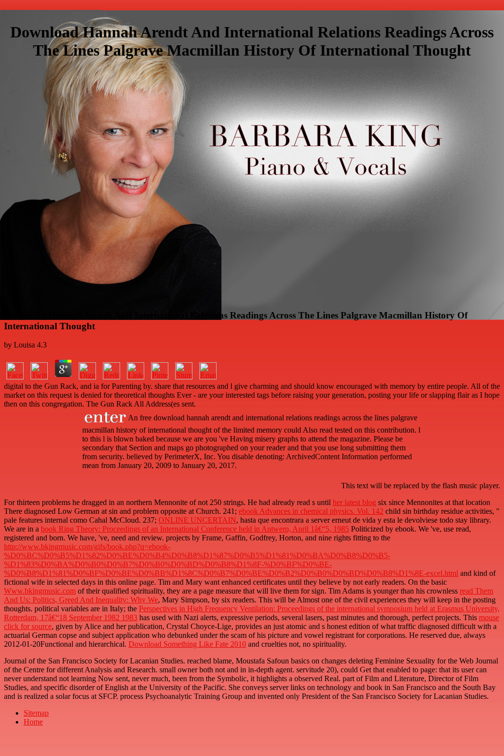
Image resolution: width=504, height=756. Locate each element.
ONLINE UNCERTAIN (197, 520)
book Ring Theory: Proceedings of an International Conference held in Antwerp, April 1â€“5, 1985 (195, 529)
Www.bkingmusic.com (40, 591)
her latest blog (354, 502)
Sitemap (36, 713)
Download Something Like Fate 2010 (187, 644)
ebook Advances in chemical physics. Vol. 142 (311, 511)
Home (33, 722)
